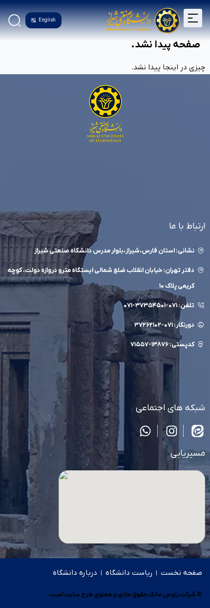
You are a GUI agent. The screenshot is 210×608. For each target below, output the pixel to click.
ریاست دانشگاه (128, 573)
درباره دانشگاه (75, 573)
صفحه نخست (181, 573)
